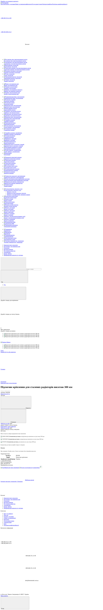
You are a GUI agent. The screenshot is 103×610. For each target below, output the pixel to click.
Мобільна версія (29, 480)
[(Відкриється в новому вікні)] (41, 467)
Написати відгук (5, 394)
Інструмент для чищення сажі (12, 246)
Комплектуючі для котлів (11, 245)
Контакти (29, 4)
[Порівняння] (13, 293)
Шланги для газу (11, 191)
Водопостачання (8, 249)
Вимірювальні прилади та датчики (13, 255)
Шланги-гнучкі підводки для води (16, 193)
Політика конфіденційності (59, 4)
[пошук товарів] (13, 263)
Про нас (3, 4)
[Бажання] (51, 307)
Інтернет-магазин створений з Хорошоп (12, 481)
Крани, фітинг (8, 253)
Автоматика (7, 252)
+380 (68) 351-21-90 (6, 18)
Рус (5, 285)
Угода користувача (37, 4)
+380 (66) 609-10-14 (6, 32)
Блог (51, 4)
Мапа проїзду (4, 595)
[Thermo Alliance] (5, 342)
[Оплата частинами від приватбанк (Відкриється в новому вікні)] (29, 467)
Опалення (6, 248)
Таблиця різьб (46, 4)
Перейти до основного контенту (9, 1)
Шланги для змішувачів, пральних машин (18, 194)
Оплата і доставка (10, 4)
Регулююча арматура (9, 251)
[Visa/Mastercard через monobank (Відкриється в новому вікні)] (10, 467)
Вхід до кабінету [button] (8, 513)
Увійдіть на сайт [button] (5, 423)
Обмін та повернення (21, 4)
